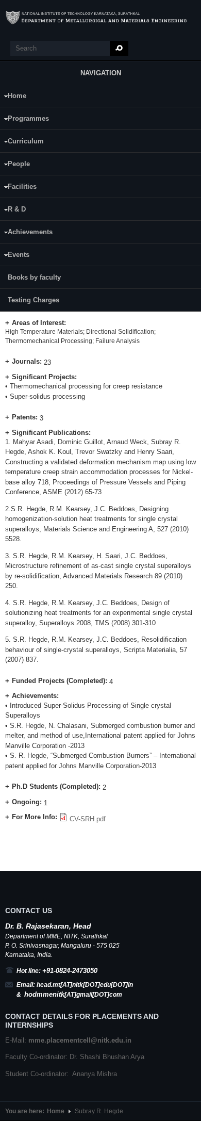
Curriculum (22, 142)
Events (14, 256)
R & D (13, 210)
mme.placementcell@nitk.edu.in (79, 1040)
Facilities (18, 188)
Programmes (24, 120)
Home (13, 97)
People (15, 165)
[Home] (100, 17)
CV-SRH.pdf (88, 819)
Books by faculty (34, 277)
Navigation (100, 73)
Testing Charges (33, 300)
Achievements (26, 233)
